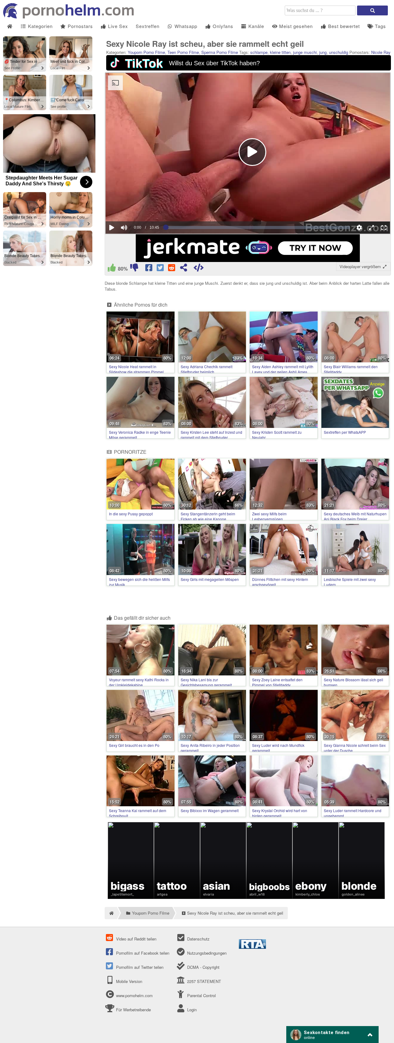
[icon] (9, 26)
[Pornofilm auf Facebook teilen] (149, 269)
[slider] (134, 208)
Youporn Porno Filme (146, 52)
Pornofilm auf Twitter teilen (139, 967)
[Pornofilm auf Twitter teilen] (160, 269)
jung (323, 52)
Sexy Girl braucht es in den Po (134, 745)
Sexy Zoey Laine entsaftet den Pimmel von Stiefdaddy (277, 682)
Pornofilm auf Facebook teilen (142, 953)
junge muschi (305, 52)
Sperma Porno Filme (219, 52)
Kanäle (255, 26)
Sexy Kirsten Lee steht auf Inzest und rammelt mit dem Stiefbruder (211, 434)
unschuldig (338, 52)
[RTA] (252, 947)
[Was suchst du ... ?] (372, 10)
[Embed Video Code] (199, 269)
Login (191, 1010)
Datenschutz (197, 939)
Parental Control (200, 995)
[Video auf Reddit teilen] (172, 269)
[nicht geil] (134, 269)
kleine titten (280, 52)
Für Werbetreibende (133, 1010)
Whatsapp (185, 26)
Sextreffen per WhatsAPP (345, 432)
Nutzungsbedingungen (206, 953)
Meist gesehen (295, 26)
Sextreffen (147, 26)
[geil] (112, 269)
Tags (379, 26)
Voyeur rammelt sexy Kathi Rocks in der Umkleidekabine (139, 682)
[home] (111, 913)
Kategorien (39, 26)
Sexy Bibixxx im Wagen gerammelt (210, 810)
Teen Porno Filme (183, 52)
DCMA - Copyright (202, 967)
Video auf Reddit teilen (135, 939)
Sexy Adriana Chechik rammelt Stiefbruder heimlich (206, 369)
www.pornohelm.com (134, 995)
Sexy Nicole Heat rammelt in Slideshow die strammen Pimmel (136, 369)
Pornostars (79, 26)
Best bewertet (343, 26)
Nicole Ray (381, 52)
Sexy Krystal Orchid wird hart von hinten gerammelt (279, 813)
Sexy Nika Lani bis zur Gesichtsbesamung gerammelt (206, 682)
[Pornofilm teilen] (184, 269)
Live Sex (117, 26)
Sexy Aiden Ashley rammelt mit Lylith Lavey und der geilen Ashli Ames (282, 369)
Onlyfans (222, 26)
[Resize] (371, 227)
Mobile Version (128, 981)
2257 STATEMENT (203, 981)
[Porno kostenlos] (71, 17)
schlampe (258, 52)
